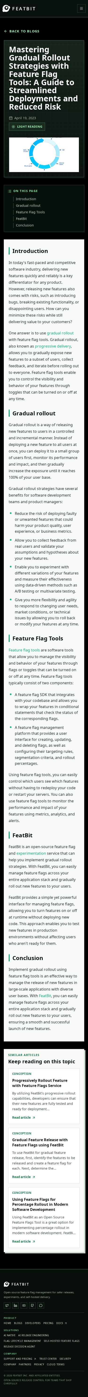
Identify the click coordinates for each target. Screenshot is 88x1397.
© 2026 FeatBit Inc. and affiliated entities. (32, 1375)
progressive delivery (53, 346)
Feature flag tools (24, 650)
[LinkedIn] (15, 1305)
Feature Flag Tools (30, 212)
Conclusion (25, 225)
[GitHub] (32, 1305)
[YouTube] (24, 1305)
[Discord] (41, 1305)
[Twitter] (7, 1305)
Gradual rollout (28, 205)
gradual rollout (60, 333)
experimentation (31, 853)
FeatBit (21, 218)
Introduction (26, 199)
